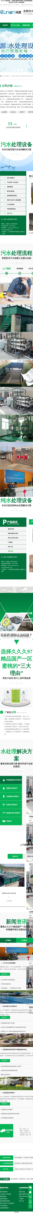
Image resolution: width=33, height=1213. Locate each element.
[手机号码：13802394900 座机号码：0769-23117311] (30, 1201)
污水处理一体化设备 (12, 182)
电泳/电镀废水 (11, 178)
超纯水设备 (11, 529)
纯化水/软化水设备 (13, 537)
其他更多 (9, 821)
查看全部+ (10, 213)
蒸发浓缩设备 (10, 191)
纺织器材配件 (14, 1179)
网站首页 (5, 25)
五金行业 (15, 856)
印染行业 (28, 1169)
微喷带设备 (22, 1179)
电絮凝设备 (10, 186)
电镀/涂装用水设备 (13, 533)
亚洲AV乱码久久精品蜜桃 (14, 200)
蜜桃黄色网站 (26, 25)
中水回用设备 (10, 204)
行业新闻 (24, 940)
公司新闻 (8, 940)
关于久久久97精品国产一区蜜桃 (16, 25)
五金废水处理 (24, 76)
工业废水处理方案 (15, 76)
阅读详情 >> (5, 974)
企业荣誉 (4, 112)
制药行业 (30, 856)
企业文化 (13, 112)
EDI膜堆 (10, 542)
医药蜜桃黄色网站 (12, 195)
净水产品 (10, 546)
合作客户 (22, 112)
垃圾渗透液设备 (11, 209)
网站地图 (16, 1212)
